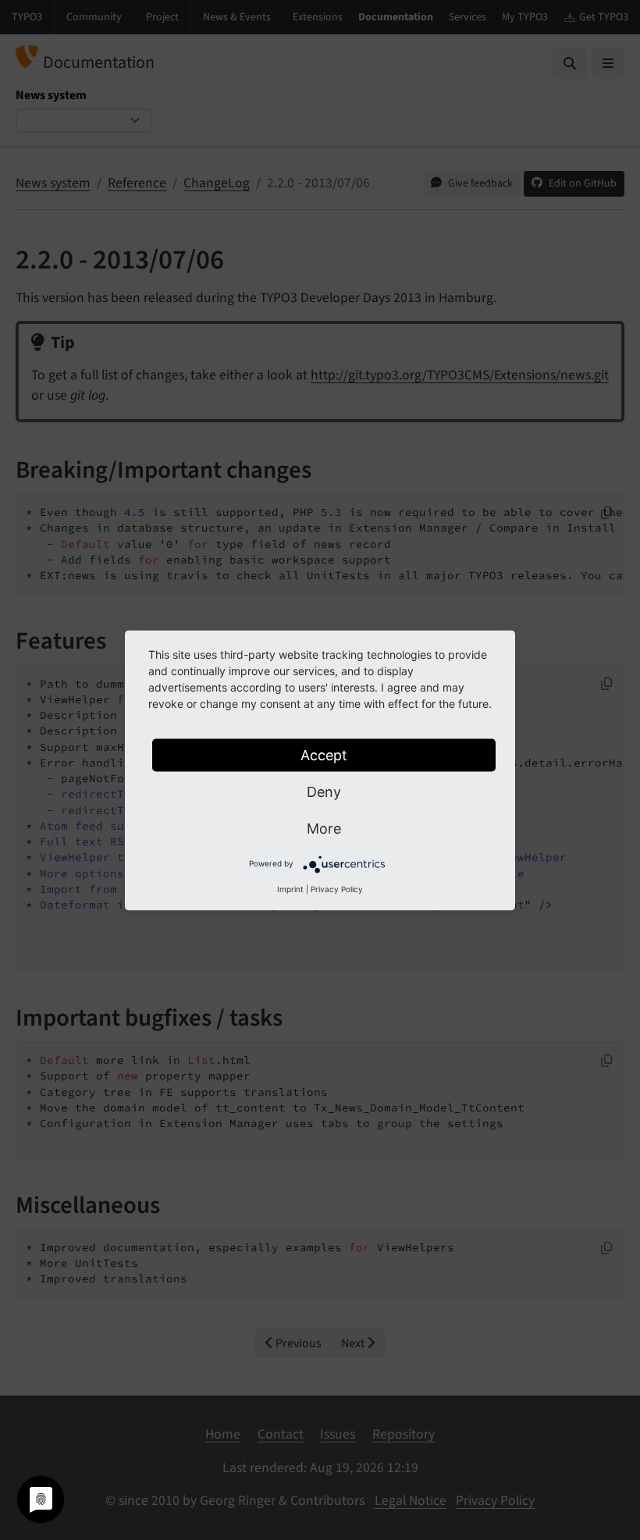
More (324, 828)
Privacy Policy (337, 888)
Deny (324, 791)
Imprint (290, 888)
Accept (323, 754)
